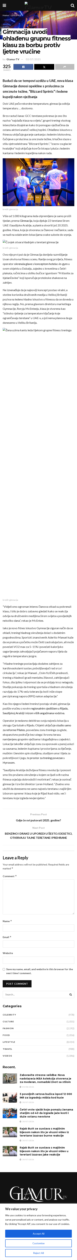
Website (8, 953)
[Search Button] (72, 5)
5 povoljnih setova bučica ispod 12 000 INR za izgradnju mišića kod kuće (46, 1095)
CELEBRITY (9, 1014)
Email (7, 937)
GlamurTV (12, 59)
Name (7, 921)
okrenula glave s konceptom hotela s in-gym (41, 263)
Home (6, 15)
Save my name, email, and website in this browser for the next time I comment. (39, 971)
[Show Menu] (4, 5)
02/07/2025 (33, 59)
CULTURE (8, 1021)
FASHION (8, 1028)
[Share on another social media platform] (64, 67)
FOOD (6, 1035)
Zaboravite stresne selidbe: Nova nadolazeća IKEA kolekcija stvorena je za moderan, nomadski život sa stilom (45, 1078)
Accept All (38, 1233)
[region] (38, 1232)
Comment (10, 876)
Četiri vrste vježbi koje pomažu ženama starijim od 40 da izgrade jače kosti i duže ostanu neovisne (46, 1113)
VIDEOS (7, 1055)
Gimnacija (26, 220)
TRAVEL (7, 1049)
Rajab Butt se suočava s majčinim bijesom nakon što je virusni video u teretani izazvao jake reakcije (44, 1151)
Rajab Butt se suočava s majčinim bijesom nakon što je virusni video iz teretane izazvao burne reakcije (44, 1132)
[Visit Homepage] (38, 5)
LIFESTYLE (16, 15)
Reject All (38, 1252)
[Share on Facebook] (23, 67)
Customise (38, 1243)
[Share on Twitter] (44, 67)
